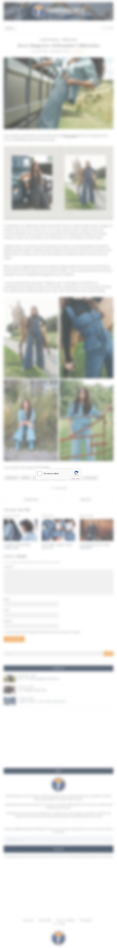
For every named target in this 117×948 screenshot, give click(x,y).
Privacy (73, 478)
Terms (78, 478)
